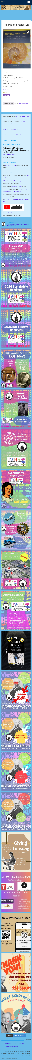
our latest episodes (10, 165)
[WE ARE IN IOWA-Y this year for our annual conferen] (16, 610)
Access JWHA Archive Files (10, 129)
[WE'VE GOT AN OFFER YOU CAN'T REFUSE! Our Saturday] (16, 368)
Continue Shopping (8, 103)
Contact (16, 1046)
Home (7, 1043)
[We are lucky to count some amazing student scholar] (16, 1013)
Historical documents (23, 103)
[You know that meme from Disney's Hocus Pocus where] (16, 328)
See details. (6, 89)
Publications (20, 1043)
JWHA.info (4, 2)
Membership (12, 1043)
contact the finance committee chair (11, 1056)
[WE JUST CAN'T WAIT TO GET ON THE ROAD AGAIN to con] (16, 529)
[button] (28, 31)
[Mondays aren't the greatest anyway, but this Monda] (16, 691)
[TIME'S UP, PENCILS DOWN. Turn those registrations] (16, 248)
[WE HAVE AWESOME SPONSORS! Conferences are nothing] (16, 892)
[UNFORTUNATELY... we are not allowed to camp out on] (16, 570)
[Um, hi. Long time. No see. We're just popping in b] (16, 811)
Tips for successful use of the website (13, 135)
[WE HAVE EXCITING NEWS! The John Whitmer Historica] (16, 932)
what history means (16, 186)
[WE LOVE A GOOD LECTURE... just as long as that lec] (16, 409)
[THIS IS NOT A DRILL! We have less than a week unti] (16, 771)
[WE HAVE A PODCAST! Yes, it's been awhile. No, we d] (16, 650)
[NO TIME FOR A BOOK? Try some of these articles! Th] (16, 288)
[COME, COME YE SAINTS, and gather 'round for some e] (16, 489)
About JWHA (9, 1046)
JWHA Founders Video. (22, 116)
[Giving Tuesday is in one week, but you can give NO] (16, 852)
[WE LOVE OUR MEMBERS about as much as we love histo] (16, 972)
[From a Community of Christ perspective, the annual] (16, 449)
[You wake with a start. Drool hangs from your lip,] (16, 731)
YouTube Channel (12, 213)
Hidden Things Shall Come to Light (12, 181)
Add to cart (6, 95)
